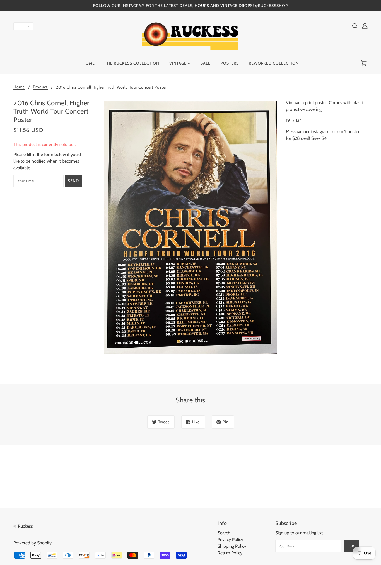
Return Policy (230, 553)
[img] (355, 25)
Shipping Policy (232, 546)
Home (19, 87)
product (40, 87)
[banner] (190, 35)
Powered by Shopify (32, 543)
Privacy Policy (230, 539)
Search (224, 532)
